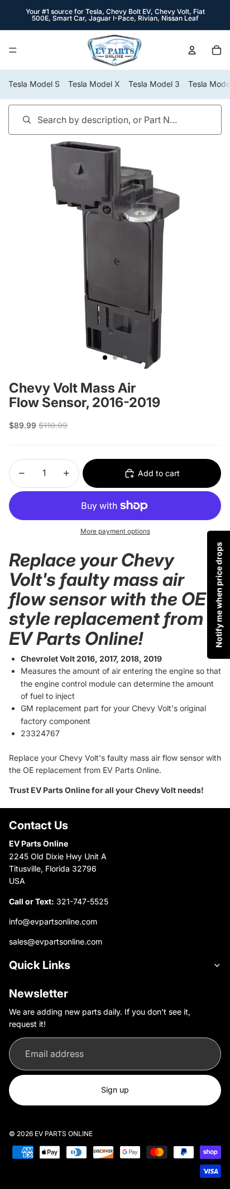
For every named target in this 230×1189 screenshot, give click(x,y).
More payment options (115, 531)
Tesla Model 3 (154, 84)
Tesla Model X (94, 84)
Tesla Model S (34, 84)
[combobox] (99, 119)
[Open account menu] (192, 50)
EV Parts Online (64, 1133)
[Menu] (13, 50)
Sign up (115, 1089)
